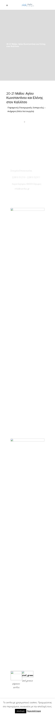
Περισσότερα (34, 710)
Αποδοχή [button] (21, 711)
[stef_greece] (27, 675)
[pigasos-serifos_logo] (16, 673)
